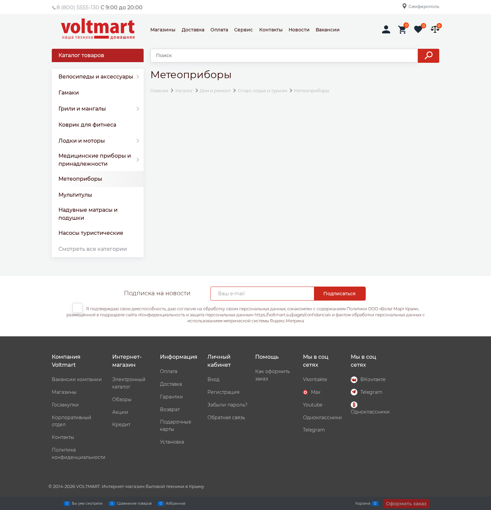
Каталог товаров (81, 55)
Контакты (271, 30)
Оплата (219, 30)
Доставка (193, 30)
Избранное (175, 503)
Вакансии (328, 30)
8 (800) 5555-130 (77, 7)
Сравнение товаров (134, 503)
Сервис (243, 30)
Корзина (362, 503)
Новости (299, 30)
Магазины (162, 30)
